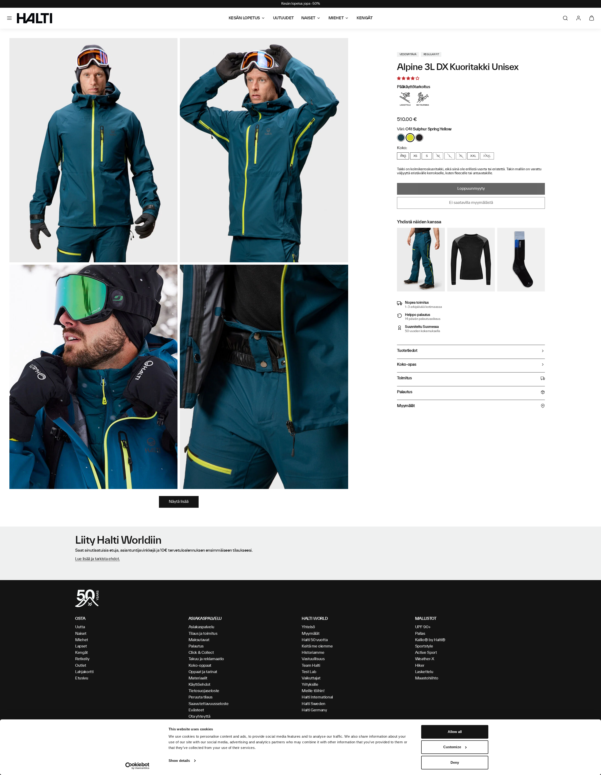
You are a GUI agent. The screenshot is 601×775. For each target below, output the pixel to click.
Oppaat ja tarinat (203, 672)
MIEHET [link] (335, 18)
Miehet (81, 640)
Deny (455, 762)
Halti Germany (314, 710)
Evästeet (196, 710)
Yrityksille (310, 684)
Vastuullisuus (313, 659)
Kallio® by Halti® (430, 640)
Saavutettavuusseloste (209, 704)
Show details (179, 761)
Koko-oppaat (200, 665)
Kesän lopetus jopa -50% (300, 3)
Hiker (419, 665)
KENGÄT (364, 18)
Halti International (317, 697)
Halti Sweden (313, 704)
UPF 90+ (423, 627)
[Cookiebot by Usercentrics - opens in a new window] (137, 765)
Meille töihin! (313, 691)
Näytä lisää (179, 502)
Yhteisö (308, 627)
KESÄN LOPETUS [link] (244, 18)
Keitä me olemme (317, 646)
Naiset (80, 634)
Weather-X (424, 659)
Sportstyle (424, 646)
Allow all (455, 732)
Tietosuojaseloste (204, 691)
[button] (9, 18)
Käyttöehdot (199, 684)
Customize (452, 747)
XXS (403, 156)
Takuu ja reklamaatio (206, 659)
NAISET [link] (308, 18)
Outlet (80, 665)
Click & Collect (201, 653)
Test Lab (309, 672)
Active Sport (426, 653)
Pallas (420, 634)
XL (461, 156)
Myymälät (310, 634)
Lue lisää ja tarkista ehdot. (97, 559)
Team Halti (311, 665)
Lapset (81, 646)
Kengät (81, 653)
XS (415, 156)
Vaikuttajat (311, 678)
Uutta (80, 627)
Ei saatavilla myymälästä (471, 203)
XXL (473, 156)
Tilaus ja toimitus (203, 634)
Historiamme (313, 653)
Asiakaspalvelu (202, 627)
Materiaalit (198, 678)
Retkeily (82, 659)
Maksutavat (199, 640)
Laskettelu (424, 672)
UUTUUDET (283, 18)
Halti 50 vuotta (314, 640)
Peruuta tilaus (201, 697)
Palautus (196, 646)
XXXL (487, 156)
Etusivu (81, 678)
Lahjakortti (84, 672)
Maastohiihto (426, 678)
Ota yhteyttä (199, 716)
